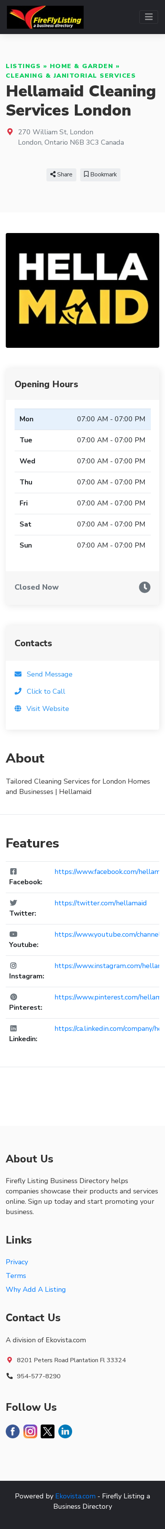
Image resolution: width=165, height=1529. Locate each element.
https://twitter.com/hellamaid (100, 903)
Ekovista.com (75, 1496)
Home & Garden (82, 66)
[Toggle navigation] (148, 17)
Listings (23, 66)
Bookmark (103, 174)
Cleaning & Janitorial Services (71, 76)
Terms (16, 1275)
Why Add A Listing (36, 1289)
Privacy (17, 1262)
